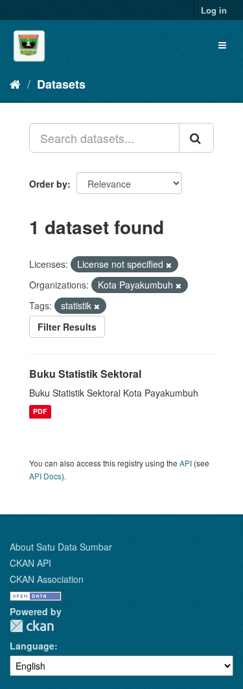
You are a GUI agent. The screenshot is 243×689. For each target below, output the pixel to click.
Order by (48, 183)
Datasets (61, 84)
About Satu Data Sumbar (61, 546)
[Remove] (169, 264)
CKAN (32, 626)
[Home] (15, 83)
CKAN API (30, 562)
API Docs (45, 475)
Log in (214, 10)
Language (32, 645)
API (185, 462)
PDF (40, 412)
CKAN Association (47, 579)
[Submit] (196, 138)
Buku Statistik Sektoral (85, 373)
